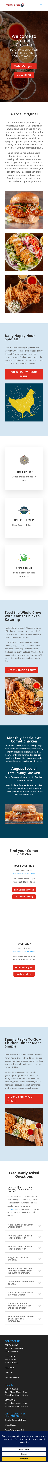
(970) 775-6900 (11, 1362)
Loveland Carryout (24, 967)
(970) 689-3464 (11, 1351)
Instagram (11, 1209)
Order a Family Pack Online (20, 1099)
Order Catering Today (21, 670)
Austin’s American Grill (14, 1430)
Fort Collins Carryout (24, 890)
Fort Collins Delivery (24, 896)
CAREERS (9, 1372)
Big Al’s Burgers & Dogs (15, 1420)
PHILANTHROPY (12, 1377)
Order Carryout (24, 66)
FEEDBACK (9, 1367)
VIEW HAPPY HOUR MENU (24, 374)
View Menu (24, 75)
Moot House (10, 1425)
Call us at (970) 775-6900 (24, 951)
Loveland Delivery (24, 974)
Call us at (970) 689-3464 (24, 873)
